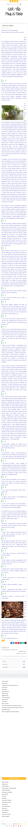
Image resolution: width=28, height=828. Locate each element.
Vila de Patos (5, 804)
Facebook (5, 664)
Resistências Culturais (6, 800)
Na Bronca (4, 798)
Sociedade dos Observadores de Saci (10, 685)
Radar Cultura (5, 693)
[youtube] (18, 826)
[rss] (16, 826)
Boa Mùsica (4, 701)
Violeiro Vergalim (5, 816)
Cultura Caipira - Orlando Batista (9, 788)
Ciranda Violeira (5, 786)
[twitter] (10, 1)
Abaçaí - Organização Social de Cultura (10, 711)
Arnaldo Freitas (5, 782)
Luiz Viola (4, 796)
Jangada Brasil (5, 695)
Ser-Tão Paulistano (14, 11)
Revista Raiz (4, 687)
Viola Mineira (5, 812)
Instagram (5, 667)
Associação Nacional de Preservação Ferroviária (12, 707)
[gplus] (15, 1)
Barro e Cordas (5, 703)
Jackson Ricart (5, 794)
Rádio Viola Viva (5, 691)
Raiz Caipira (4, 689)
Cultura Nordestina (6, 790)
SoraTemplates (9, 824)
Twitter (4, 661)
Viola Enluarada (5, 810)
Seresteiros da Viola (6, 802)
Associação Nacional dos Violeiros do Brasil (11, 705)
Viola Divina (4, 808)
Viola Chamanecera (6, 806)
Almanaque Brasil (6, 709)
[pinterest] (21, 826)
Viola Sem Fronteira (6, 814)
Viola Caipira (4, 683)
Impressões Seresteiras (7, 792)
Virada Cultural (5, 681)
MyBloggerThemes (23, 824)
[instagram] (17, 1)
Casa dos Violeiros (6, 697)
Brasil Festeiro (5, 699)
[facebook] (13, 1)
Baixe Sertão (5, 784)
